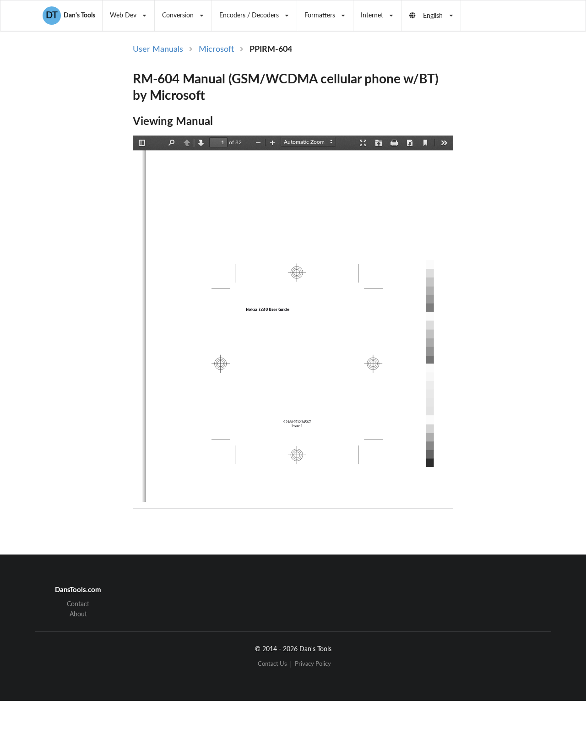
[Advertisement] (505, 193)
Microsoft (216, 49)
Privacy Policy (313, 664)
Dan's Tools (70, 15)
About (78, 614)
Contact (78, 604)
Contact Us (272, 664)
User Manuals (158, 49)
